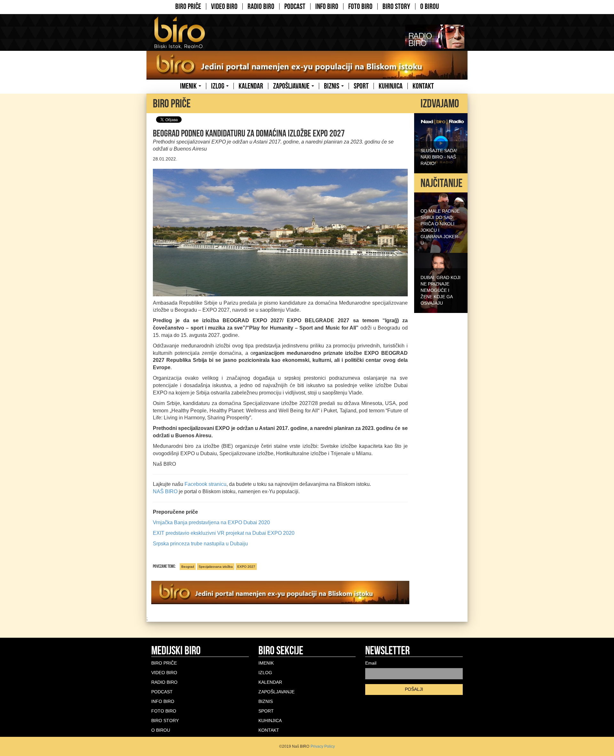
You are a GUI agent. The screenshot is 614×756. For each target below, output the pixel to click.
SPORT (361, 86)
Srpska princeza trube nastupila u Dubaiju (200, 543)
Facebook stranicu (205, 484)
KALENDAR (251, 86)
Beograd (187, 566)
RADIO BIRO (261, 6)
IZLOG (218, 86)
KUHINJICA (391, 86)
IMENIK (189, 86)
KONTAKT (423, 86)
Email (370, 663)
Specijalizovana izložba (216, 566)
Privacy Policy (323, 746)
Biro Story (396, 6)
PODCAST (294, 6)
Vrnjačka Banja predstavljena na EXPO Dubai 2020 (211, 522)
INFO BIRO (326, 6)
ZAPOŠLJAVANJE (292, 86)
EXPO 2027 (246, 566)
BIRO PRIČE (188, 6)
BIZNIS (332, 86)
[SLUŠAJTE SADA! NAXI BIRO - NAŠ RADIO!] (441, 142)
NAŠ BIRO (165, 491)
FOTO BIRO (360, 6)
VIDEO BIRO (224, 6)
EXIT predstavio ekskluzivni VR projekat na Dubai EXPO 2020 (224, 533)
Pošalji (414, 689)
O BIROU (429, 6)
